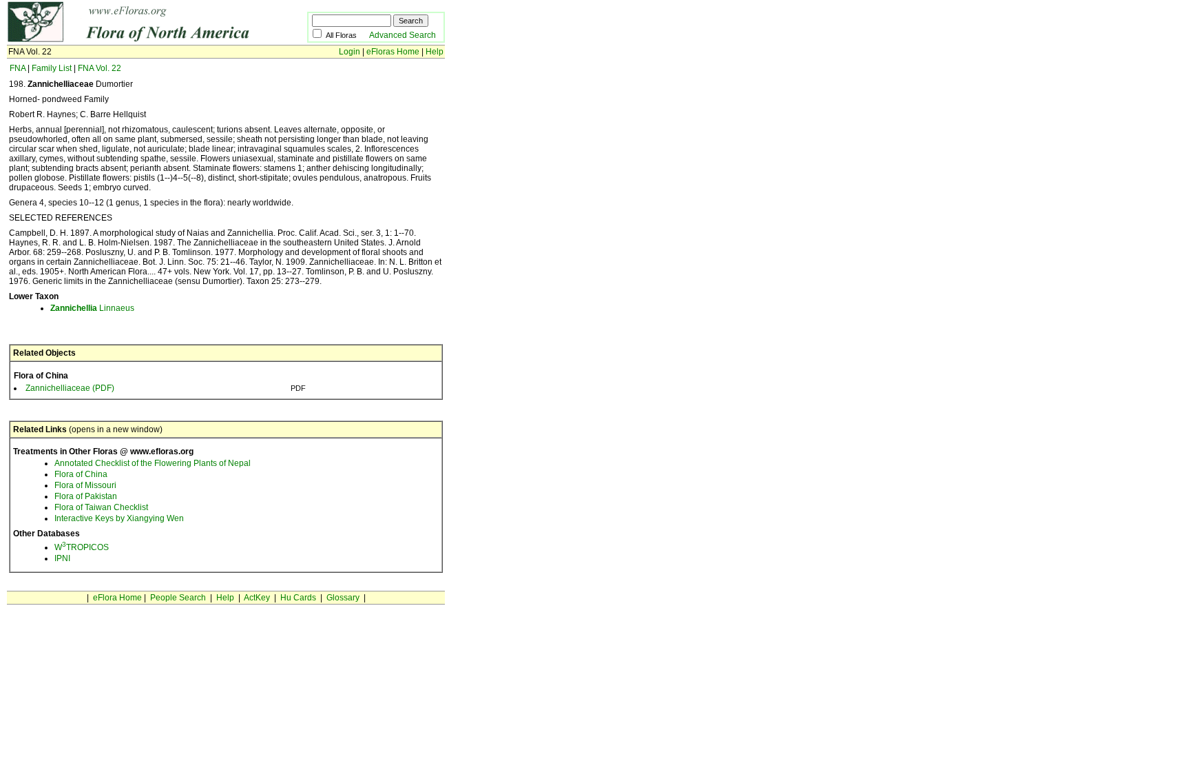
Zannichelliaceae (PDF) (69, 388)
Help (434, 52)
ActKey (257, 597)
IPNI (62, 558)
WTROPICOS (81, 547)
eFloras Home (392, 52)
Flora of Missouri (85, 485)
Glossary (342, 597)
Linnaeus (92, 308)
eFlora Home (117, 597)
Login (349, 52)
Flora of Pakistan (85, 496)
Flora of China (80, 474)
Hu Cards (298, 597)
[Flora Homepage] (136, 40)
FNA (17, 68)
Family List (52, 68)
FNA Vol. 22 (99, 68)
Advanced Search (402, 35)
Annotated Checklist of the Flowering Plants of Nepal (152, 463)
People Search (178, 597)
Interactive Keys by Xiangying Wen (119, 518)
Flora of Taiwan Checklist (101, 507)
